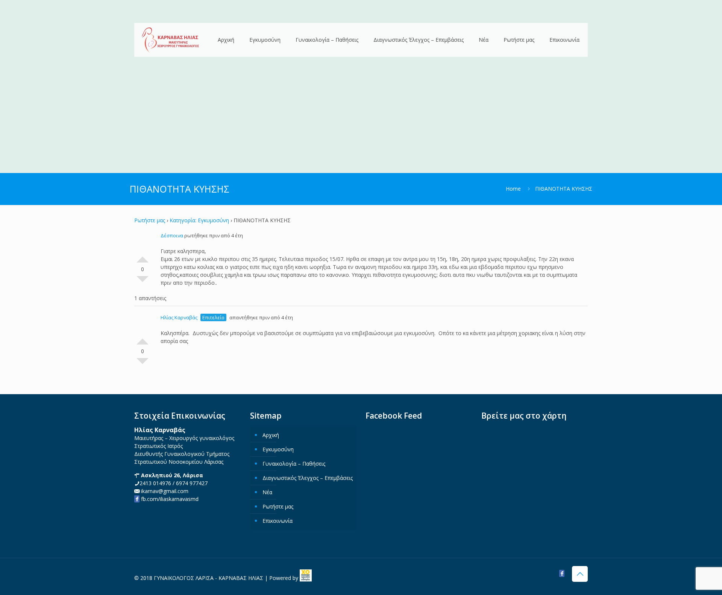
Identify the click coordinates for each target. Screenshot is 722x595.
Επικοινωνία (277, 520)
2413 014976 (155, 483)
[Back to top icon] (580, 574)
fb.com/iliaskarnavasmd (169, 498)
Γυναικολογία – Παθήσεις (293, 463)
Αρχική (270, 435)
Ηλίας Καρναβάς (179, 317)
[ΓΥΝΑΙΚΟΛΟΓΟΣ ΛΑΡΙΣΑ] (170, 40)
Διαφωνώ (143, 282)
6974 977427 (192, 483)
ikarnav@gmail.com (164, 491)
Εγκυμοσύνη (278, 449)
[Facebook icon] (561, 573)
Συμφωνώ (143, 256)
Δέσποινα (172, 235)
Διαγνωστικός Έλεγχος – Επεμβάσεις (307, 477)
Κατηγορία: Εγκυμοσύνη (199, 220)
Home (513, 188)
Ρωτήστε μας (149, 220)
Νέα (267, 492)
